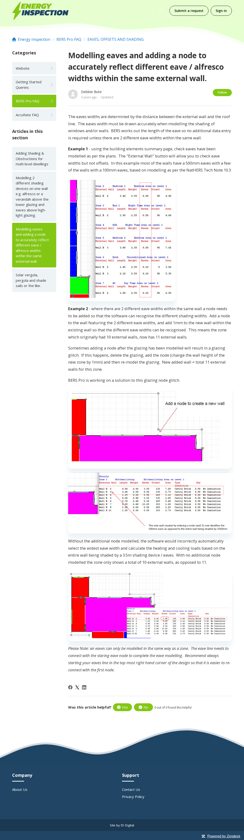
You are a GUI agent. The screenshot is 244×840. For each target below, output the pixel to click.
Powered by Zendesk (223, 836)
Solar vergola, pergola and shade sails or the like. (31, 280)
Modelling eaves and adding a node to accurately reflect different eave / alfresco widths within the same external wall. (32, 245)
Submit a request (188, 10)
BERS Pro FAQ (68, 39)
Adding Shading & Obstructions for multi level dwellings (32, 158)
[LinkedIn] (84, 687)
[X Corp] (77, 687)
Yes (125, 707)
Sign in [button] (221, 10)
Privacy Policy (133, 796)
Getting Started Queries (28, 84)
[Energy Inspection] (40, 10)
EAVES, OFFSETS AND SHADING (115, 39)
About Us (19, 789)
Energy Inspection (34, 39)
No (145, 707)
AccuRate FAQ (27, 114)
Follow (222, 92)
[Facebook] (70, 687)
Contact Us (131, 789)
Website (23, 68)
